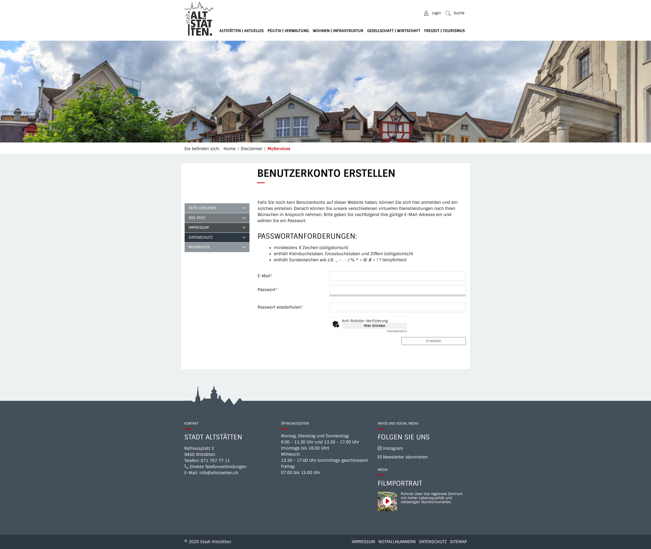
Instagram (392, 448)
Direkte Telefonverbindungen (217, 466)
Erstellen (433, 341)
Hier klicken (374, 325)
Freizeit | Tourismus (444, 30)
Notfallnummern (397, 541)
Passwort (268, 289)
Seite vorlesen (202, 208)
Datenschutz (201, 237)
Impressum (199, 227)
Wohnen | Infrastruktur (338, 30)
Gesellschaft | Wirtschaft (393, 30)
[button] (455, 13)
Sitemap (458, 541)
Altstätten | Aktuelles (241, 30)
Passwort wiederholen (280, 307)
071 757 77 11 (215, 460)
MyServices (203, 248)
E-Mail (265, 276)
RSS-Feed (197, 217)
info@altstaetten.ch (218, 472)
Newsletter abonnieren (405, 457)
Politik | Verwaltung (288, 30)
